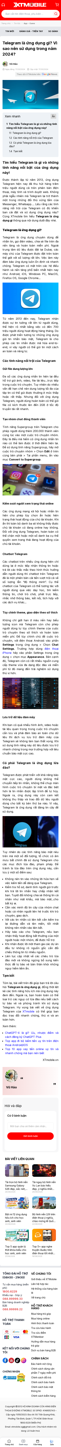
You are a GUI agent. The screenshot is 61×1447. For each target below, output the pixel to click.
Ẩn (53, 116)
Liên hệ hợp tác (39, 1283)
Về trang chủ (38, 1297)
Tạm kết (15, 151)
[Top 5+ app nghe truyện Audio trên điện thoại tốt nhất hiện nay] (44, 1235)
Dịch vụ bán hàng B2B (43, 1350)
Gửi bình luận (30, 1136)
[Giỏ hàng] (57, 4)
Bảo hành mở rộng (41, 1363)
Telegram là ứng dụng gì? (25, 132)
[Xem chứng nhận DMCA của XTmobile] (21, 1377)
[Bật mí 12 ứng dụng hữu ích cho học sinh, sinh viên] (17, 1203)
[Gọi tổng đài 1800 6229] (3, 5)
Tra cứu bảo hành (41, 1328)
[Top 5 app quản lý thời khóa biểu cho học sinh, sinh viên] (17, 1235)
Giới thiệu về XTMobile (44, 1279)
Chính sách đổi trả (41, 1377)
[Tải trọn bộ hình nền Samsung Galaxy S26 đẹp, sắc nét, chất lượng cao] (17, 1170)
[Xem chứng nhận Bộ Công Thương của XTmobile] (10, 1377)
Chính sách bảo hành (43, 1382)
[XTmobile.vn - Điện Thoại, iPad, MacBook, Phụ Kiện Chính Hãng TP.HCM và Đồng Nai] (30, 4)
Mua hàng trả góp (41, 1313)
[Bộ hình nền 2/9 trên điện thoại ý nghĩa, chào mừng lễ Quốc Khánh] (44, 1203)
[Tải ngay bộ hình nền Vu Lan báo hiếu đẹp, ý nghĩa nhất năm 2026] (44, 1170)
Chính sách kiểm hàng (43, 1395)
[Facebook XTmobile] (5, 1360)
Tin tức (17, 23)
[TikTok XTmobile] (17, 1360)
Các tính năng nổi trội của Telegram (31, 137)
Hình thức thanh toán (42, 1323)
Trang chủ (6, 23)
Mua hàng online (40, 1318)
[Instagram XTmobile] (23, 1360)
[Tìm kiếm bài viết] (56, 14)
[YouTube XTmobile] (11, 1360)
